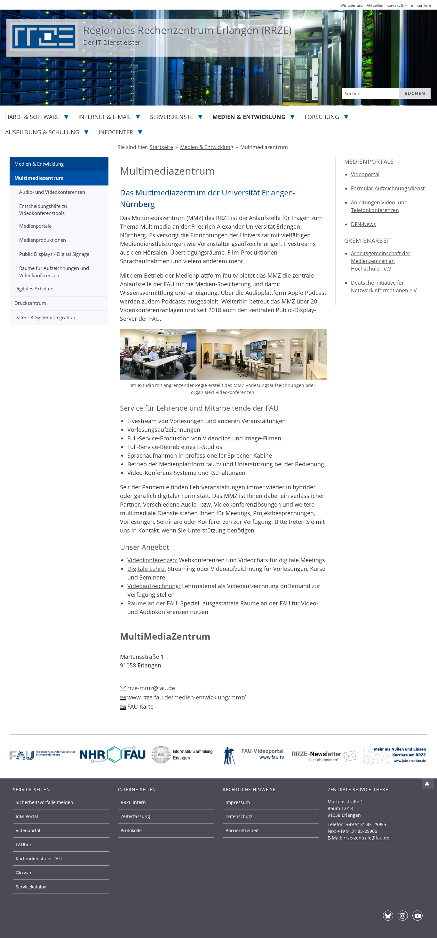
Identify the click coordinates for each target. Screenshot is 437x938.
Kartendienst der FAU (39, 858)
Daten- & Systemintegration (44, 317)
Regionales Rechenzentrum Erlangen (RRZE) (187, 30)
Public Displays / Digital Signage (54, 254)
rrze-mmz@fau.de (151, 688)
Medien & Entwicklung (248, 117)
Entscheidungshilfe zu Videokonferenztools (43, 210)
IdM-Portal (27, 816)
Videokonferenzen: (152, 560)
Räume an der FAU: (153, 603)
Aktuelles (375, 5)
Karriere (424, 5)
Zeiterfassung (135, 816)
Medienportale (35, 226)
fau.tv (230, 275)
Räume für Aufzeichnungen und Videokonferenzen (54, 272)
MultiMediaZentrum (165, 636)
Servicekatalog (31, 887)
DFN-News (363, 224)
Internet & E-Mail (104, 117)
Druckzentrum (30, 303)
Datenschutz (239, 816)
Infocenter (116, 132)
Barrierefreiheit (242, 830)
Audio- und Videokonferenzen (52, 192)
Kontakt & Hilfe (399, 5)
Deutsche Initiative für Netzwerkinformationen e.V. (384, 286)
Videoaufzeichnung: (153, 586)
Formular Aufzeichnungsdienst (388, 188)
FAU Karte (140, 706)
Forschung (322, 117)
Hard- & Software (32, 117)
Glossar (24, 873)
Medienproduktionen (42, 240)
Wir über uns (351, 5)
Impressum (238, 802)
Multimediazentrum (39, 178)
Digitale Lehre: (146, 568)
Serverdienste (171, 117)
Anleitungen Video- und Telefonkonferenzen (379, 206)
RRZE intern (133, 802)
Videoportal (365, 174)
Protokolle (131, 830)
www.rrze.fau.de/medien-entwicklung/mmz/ (186, 697)
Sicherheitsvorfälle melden (44, 802)
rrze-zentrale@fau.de (366, 838)
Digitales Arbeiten (33, 288)
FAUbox (24, 844)
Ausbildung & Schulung (42, 132)
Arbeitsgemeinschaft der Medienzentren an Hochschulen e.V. (380, 261)
